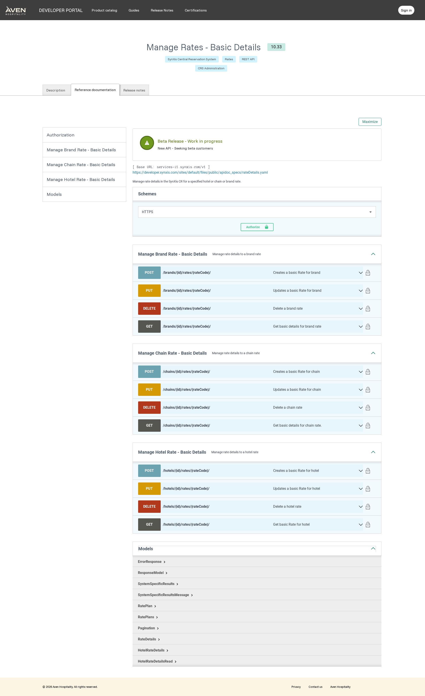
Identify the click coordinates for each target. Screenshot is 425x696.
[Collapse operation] (374, 254)
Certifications (196, 10)
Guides (134, 10)
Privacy (296, 686)
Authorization (60, 135)
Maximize (370, 122)
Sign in (406, 10)
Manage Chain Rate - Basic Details (81, 164)
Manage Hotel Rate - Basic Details (81, 179)
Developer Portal (61, 10)
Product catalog (104, 10)
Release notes (134, 90)
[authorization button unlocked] (369, 273)
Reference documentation (97, 89)
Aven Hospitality (340, 686)
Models (54, 194)
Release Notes (162, 10)
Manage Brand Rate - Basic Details (81, 149)
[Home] (16, 10)
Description (55, 90)
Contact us (315, 686)
